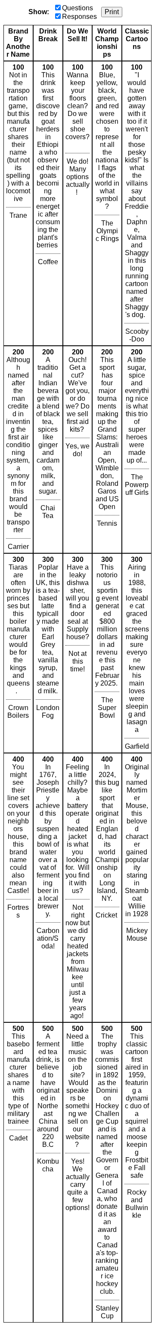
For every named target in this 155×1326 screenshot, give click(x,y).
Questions (77, 8)
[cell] (18, 203)
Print (112, 11)
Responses (79, 16)
